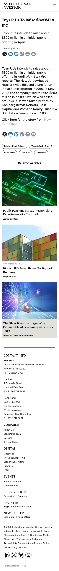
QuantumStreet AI (24, 335)
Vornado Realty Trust (40, 146)
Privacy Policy (41, 543)
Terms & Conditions (31, 535)
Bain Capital (9, 152)
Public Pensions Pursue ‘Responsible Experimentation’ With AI (27, 212)
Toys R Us (25, 152)
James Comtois (10, 219)
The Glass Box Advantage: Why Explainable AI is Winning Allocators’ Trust (28, 327)
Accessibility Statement (16, 543)
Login (24, 566)
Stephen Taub (9, 276)
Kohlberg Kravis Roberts (14, 146)
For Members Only (13, 264)
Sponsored (41, 152)
